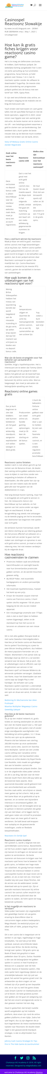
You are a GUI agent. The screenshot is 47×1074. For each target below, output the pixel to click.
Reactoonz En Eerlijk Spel (16, 835)
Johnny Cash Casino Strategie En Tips (21, 1041)
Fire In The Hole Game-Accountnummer (22, 1044)
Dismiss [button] (39, 1072)
